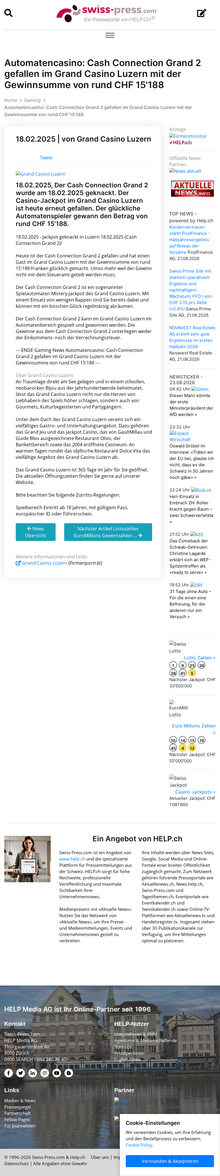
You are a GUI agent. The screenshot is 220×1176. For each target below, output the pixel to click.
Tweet (46, 157)
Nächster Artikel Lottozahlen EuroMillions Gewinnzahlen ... (106, 532)
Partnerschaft (17, 1113)
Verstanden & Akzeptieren (170, 1161)
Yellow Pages (17, 1119)
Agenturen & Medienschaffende (145, 1040)
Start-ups (123, 1047)
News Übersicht (35, 532)
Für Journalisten (20, 1126)
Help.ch (77, 1157)
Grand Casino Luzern (44, 563)
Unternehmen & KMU (135, 1034)
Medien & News (20, 1100)
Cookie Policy (139, 1145)
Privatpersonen (129, 1053)
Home (10, 100)
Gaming (32, 100)
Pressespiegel (17, 1107)
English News (127, 1059)
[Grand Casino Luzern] (41, 173)
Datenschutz (16, 1163)
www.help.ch (72, 859)
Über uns (100, 1157)
